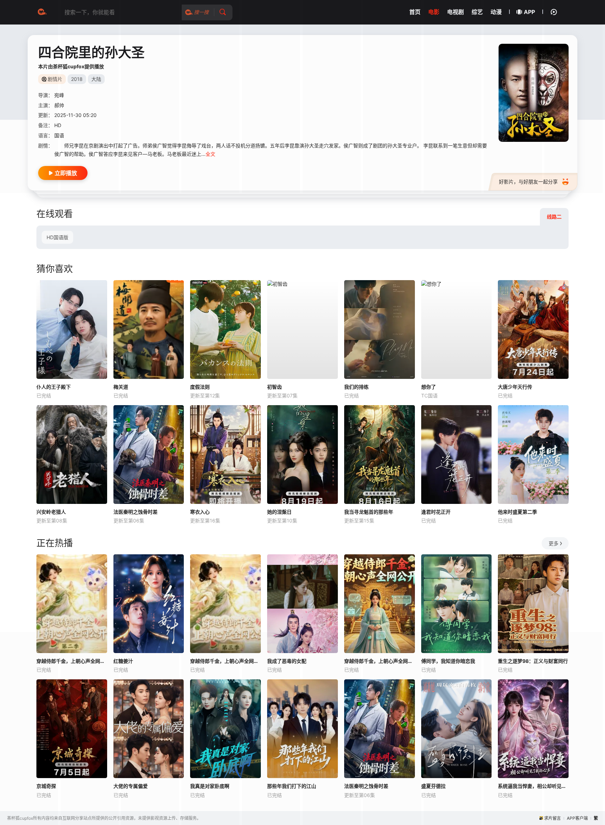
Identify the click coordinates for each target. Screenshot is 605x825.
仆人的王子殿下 (53, 387)
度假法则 (200, 387)
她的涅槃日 (279, 512)
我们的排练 (356, 387)
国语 (59, 135)
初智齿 (274, 387)
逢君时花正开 (436, 512)
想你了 (428, 387)
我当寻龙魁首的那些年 (368, 512)
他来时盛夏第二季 (517, 512)
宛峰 (59, 95)
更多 (553, 543)
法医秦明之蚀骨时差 (135, 512)
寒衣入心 (200, 512)
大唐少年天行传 (515, 387)
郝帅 (59, 105)
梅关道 (120, 387)
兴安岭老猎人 (51, 512)
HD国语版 (57, 237)
